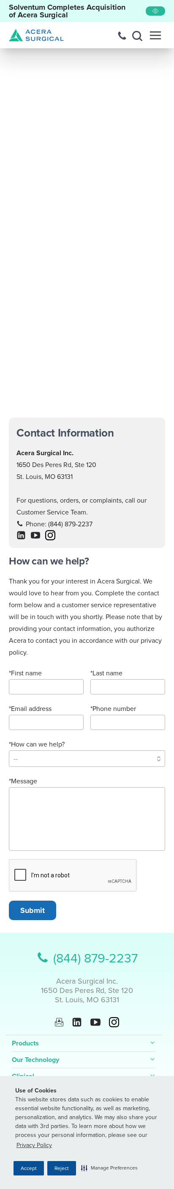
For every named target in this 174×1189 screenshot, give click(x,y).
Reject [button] (61, 1168)
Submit (32, 910)
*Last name (106, 673)
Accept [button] (29, 1168)
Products (25, 1043)
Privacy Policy (34, 1145)
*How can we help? (37, 744)
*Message (23, 781)
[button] (109, 1168)
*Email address (30, 709)
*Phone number (113, 709)
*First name (25, 673)
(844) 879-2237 (70, 524)
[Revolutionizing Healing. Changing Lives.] (36, 35)
